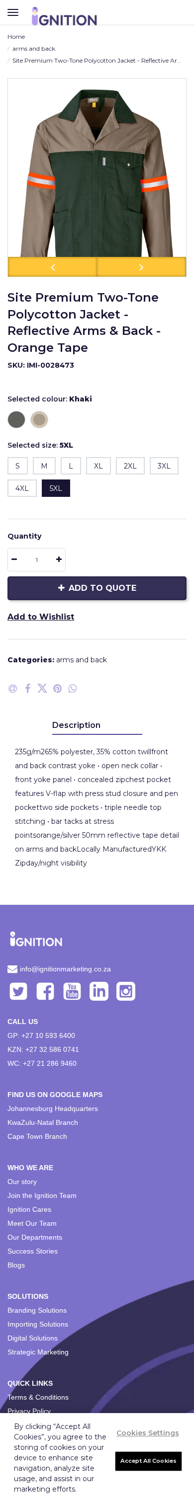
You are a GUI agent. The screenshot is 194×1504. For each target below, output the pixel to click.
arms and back (33, 48)
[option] (97, 177)
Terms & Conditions (38, 1397)
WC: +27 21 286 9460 (42, 1063)
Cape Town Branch (37, 1136)
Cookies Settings (147, 1432)
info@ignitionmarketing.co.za (65, 969)
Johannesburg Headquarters (52, 1108)
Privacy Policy (29, 1411)
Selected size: (40, 445)
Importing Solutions (37, 1324)
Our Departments (34, 1237)
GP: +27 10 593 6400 (41, 1035)
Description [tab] (76, 725)
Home (16, 36)
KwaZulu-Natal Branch (42, 1122)
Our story (22, 1182)
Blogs (16, 1265)
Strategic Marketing (38, 1352)
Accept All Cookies (148, 1460)
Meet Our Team (32, 1223)
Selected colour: (49, 399)
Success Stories (32, 1251)
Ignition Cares (29, 1209)
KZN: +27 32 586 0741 (43, 1049)
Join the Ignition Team (42, 1195)
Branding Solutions (37, 1310)
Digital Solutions (32, 1338)
